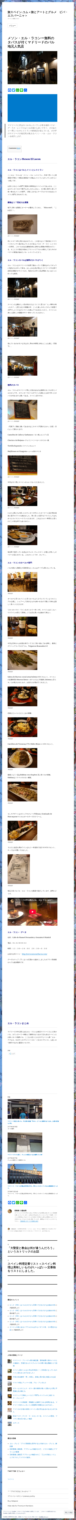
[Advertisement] (33, 108)
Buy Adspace (13, 1501)
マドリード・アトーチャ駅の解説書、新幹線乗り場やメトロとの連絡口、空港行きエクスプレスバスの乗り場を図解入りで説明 (35, 1363)
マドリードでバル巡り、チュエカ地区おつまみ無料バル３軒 (25, 1155)
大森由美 (13, 1229)
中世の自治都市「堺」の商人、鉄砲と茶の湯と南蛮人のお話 (34, 1377)
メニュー (12, 26)
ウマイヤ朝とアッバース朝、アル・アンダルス (29, 1383)
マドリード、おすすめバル (42, 1231)
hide (18, 148)
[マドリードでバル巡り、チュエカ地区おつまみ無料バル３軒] (33, 1142)
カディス (16, 1423)
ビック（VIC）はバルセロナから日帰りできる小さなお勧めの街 (32, 1305)
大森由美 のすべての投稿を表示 (29, 1221)
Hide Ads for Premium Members (20, 1506)
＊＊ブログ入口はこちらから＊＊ (19, 1491)
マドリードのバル (27, 1231)
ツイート (11, 1479)
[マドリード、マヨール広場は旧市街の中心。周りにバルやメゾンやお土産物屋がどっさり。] (33, 1174)
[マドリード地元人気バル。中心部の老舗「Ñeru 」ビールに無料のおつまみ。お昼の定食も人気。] (33, 1109)
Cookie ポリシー (43, 1517)
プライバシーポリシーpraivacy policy (21, 1496)
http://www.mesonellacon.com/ (34, 954)
